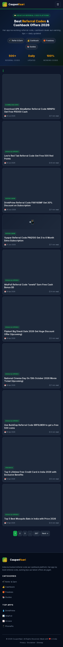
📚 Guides (31, 47)
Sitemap (40, 643)
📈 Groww (7, 621)
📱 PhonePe (7, 626)
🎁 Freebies (48, 40)
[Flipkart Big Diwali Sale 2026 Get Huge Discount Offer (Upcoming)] (31, 310)
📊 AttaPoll (7, 616)
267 (36, 533)
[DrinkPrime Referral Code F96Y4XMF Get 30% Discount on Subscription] (31, 181)
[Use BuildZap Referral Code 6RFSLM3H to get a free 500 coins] (31, 403)
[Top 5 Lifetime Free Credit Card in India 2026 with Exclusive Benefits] (31, 450)
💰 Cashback (33, 40)
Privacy (23, 643)
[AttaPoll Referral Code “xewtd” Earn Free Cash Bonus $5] (31, 263)
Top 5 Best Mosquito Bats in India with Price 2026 (30, 518)
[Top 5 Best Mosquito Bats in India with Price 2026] (31, 497)
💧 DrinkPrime (8, 610)
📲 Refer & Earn (16, 40)
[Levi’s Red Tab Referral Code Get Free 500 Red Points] (31, 134)
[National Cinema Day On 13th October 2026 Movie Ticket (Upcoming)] (31, 356)
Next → (45, 533)
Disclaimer (31, 643)
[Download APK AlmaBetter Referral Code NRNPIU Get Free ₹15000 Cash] (31, 87)
